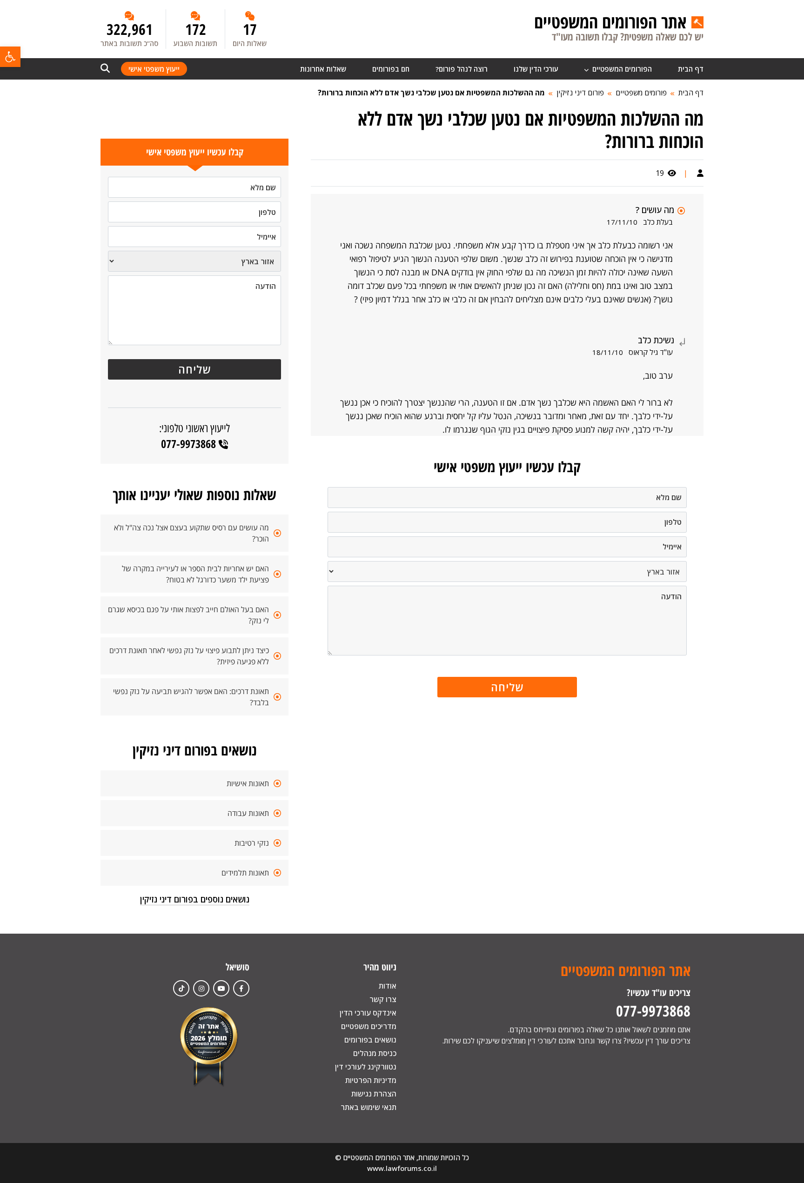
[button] (10, 57)
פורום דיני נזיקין (580, 92)
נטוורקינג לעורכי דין (365, 1067)
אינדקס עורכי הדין (368, 1013)
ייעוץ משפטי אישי (154, 69)
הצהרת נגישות (373, 1094)
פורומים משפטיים (641, 92)
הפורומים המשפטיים (621, 69)
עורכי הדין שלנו (536, 69)
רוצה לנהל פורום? (462, 69)
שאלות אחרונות (323, 69)
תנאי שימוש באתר (368, 1107)
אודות (387, 986)
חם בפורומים (390, 69)
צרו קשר (382, 999)
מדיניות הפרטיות (370, 1080)
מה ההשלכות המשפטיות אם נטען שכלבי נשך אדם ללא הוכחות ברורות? (431, 92)
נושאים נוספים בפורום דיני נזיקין (194, 899)
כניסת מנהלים (374, 1053)
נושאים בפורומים (370, 1040)
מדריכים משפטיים (368, 1026)
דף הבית (691, 69)
